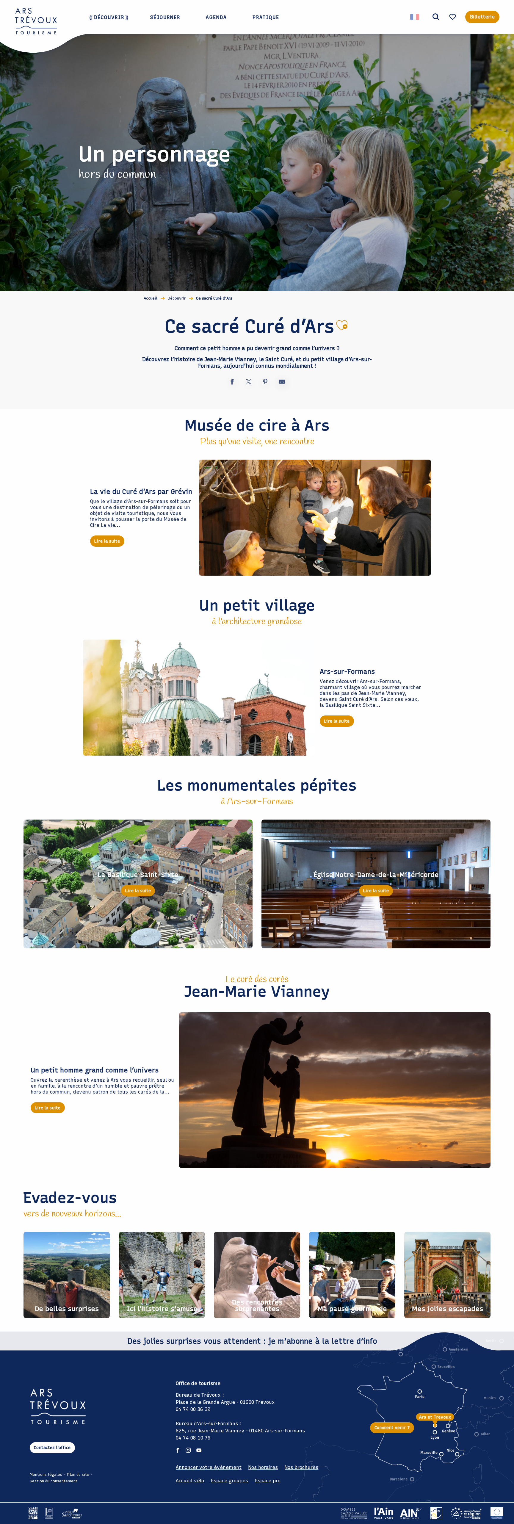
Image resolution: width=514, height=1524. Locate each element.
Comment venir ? (392, 1427)
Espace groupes (229, 1481)
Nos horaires (263, 1467)
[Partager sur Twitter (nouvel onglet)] (249, 382)
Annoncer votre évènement (209, 1467)
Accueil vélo (190, 1481)
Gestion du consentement (53, 1481)
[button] (435, 17)
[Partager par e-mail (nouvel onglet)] (282, 382)
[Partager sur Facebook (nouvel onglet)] (232, 382)
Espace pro (267, 1481)
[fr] (415, 17)
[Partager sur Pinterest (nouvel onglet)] (265, 382)
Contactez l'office (52, 1447)
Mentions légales (46, 1474)
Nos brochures (301, 1467)
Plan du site (78, 1474)
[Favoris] (453, 17)
